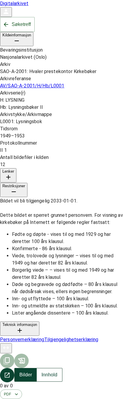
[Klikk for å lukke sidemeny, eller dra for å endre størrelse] (6, 348)
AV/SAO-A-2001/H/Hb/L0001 (32, 86)
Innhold (49, 374)
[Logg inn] (6, 12)
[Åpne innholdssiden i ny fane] (7, 375)
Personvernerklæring (22, 339)
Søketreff (21, 24)
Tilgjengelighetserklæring (71, 339)
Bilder (25, 374)
